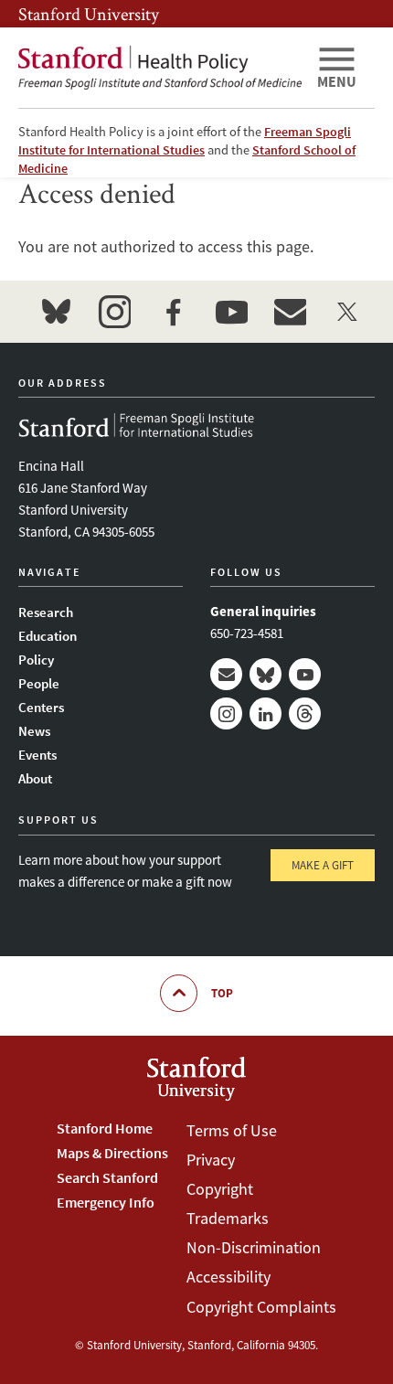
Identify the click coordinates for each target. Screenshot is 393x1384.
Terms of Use (231, 1130)
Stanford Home (105, 1128)
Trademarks (227, 1218)
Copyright (219, 1188)
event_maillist (289, 311)
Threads (305, 713)
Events (37, 754)
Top (222, 993)
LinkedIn (265, 713)
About (35, 778)
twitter (348, 311)
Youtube (305, 674)
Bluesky (265, 674)
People (38, 683)
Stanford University (88, 14)
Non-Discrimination (253, 1247)
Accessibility (228, 1276)
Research (45, 612)
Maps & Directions (112, 1153)
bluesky (55, 311)
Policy (36, 659)
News (34, 731)
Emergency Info (105, 1202)
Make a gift (323, 865)
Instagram (226, 713)
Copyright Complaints (261, 1306)
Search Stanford (107, 1177)
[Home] (160, 68)
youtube (231, 311)
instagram (114, 311)
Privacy (210, 1159)
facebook (172, 311)
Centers (41, 707)
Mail (226, 674)
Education (47, 635)
